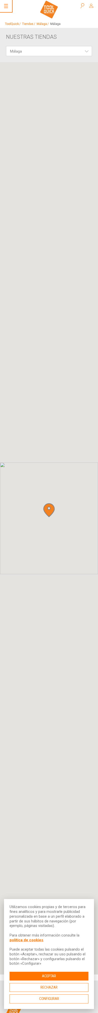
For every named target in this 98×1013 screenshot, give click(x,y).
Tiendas (27, 24)
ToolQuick (12, 24)
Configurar (49, 998)
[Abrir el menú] (6, 6)
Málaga (42, 24)
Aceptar (49, 976)
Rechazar (49, 987)
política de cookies (26, 940)
